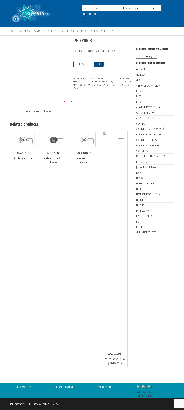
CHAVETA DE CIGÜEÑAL (145, 118)
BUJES (138, 96)
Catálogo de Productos (45, 31)
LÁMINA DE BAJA (142, 210)
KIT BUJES (140, 189)
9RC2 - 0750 (115, 78)
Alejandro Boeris (53, 404)
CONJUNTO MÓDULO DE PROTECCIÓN (152, 145)
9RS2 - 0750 (117, 81)
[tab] (71, 101)
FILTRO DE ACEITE (143, 161)
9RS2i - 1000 (77, 85)
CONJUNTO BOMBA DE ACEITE (148, 134)
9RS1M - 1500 (107, 81)
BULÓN (139, 102)
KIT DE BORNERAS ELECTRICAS (148, 194)
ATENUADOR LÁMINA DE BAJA (148, 85)
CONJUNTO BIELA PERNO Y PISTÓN (150, 129)
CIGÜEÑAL (140, 123)
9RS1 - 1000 (77, 81)
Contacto (114, 31)
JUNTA (138, 172)
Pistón (139, 221)
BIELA (138, 91)
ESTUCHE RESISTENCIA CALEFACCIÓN (151, 156)
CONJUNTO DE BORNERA (146, 140)
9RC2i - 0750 (124, 78)
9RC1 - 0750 (96, 78)
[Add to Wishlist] (30, 141)
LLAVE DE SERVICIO (144, 216)
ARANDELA (140, 74)
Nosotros (25, 31)
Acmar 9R (95, 85)
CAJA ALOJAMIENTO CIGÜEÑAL (148, 107)
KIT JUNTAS (140, 200)
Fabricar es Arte (97, 31)
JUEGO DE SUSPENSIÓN (146, 167)
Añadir (99, 64)
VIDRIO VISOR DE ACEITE (146, 232)
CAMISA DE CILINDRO (145, 112)
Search (168, 41)
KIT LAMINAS (141, 205)
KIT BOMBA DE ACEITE (145, 183)
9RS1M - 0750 (97, 81)
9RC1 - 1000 (105, 78)
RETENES (140, 227)
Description (68, 101)
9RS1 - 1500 (87, 81)
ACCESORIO (141, 69)
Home (12, 31)
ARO (138, 80)
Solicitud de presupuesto (74, 31)
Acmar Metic (103, 85)
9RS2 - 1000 (126, 81)
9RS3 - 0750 (87, 85)
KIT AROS (140, 178)
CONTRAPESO (142, 150)
